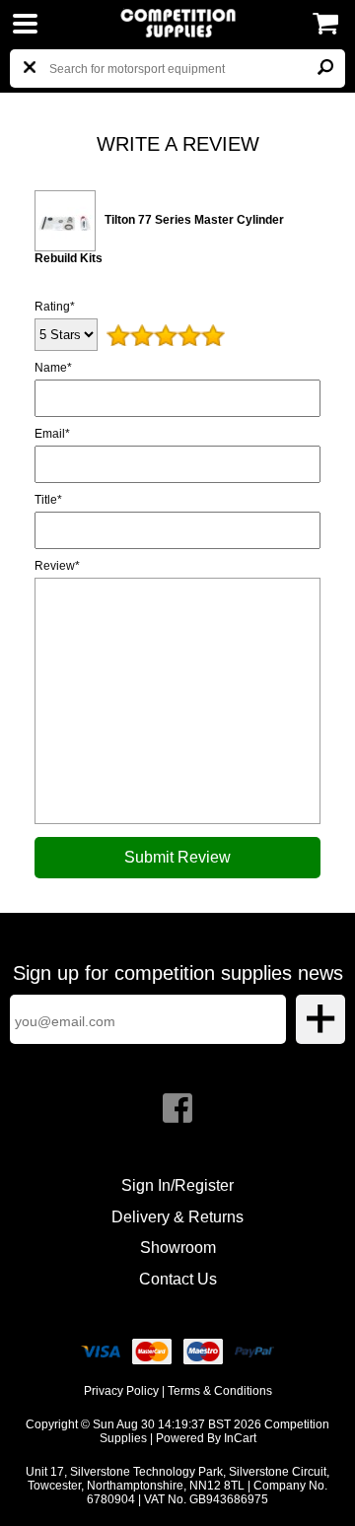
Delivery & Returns (177, 1217)
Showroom (178, 1247)
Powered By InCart (206, 1438)
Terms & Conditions (220, 1391)
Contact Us (178, 1279)
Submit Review (177, 857)
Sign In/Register (177, 1185)
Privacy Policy (121, 1391)
